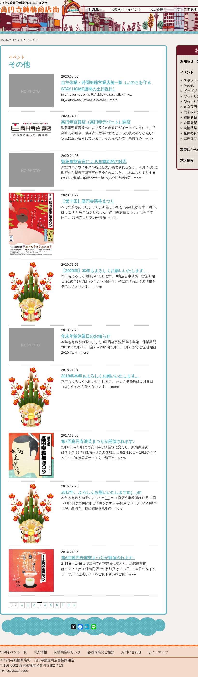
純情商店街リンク (67, 652)
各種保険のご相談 (100, 652)
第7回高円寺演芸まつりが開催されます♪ (98, 441)
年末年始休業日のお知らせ (85, 336)
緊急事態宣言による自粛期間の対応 (94, 161)
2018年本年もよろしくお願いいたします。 (100, 376)
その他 (31, 39)
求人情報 (40, 652)
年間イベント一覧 (13, 652)
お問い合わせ (131, 652)
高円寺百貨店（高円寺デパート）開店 (96, 122)
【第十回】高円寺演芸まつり (87, 201)
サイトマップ (158, 652)
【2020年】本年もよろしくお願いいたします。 (104, 270)
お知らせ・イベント (126, 9)
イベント (17, 39)
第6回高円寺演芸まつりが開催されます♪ (98, 558)
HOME (94, 9)
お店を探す (158, 9)
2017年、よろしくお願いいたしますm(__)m (101, 492)
